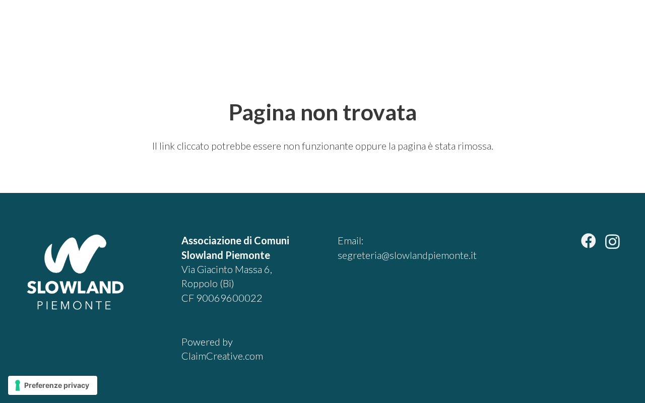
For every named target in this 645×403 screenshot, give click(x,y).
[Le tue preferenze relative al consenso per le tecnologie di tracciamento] (52, 385)
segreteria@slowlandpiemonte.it (407, 255)
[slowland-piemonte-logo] (54, 30)
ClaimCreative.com (222, 356)
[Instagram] (612, 241)
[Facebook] (588, 240)
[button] (612, 30)
